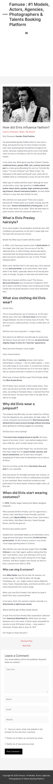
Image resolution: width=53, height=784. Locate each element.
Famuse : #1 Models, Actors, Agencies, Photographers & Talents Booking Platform (29, 14)
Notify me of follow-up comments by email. (25, 738)
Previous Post (26, 641)
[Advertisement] (26, 56)
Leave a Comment (10, 132)
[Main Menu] (26, 33)
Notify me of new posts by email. (20, 744)
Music (22, 132)
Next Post (27, 646)
